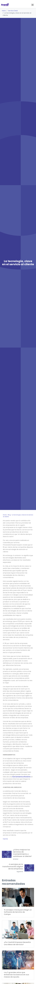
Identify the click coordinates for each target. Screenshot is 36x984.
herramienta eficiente (21, 777)
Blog (9, 515)
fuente (5, 839)
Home (5, 515)
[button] (32, 4)
